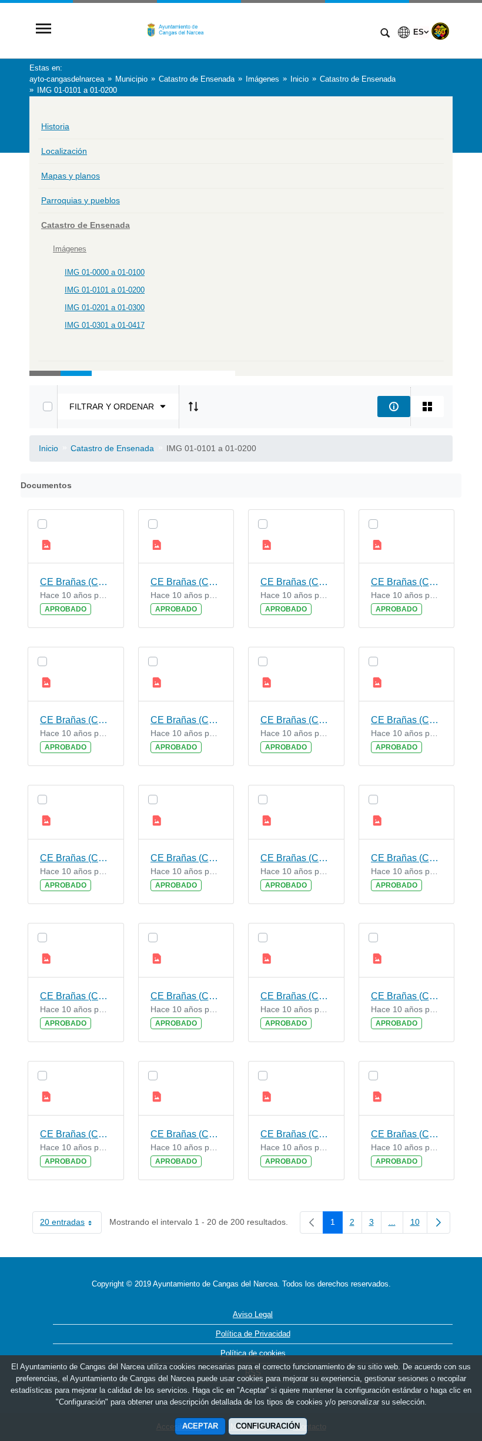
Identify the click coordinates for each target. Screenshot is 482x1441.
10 (418, 1224)
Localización (64, 151)
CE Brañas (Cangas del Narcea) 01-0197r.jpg (296, 720)
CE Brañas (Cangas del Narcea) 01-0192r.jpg (76, 1134)
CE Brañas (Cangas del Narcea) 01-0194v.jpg (407, 858)
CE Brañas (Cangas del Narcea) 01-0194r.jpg (76, 996)
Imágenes (69, 248)
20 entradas (71, 1224)
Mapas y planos (70, 175)
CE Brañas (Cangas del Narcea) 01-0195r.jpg (296, 858)
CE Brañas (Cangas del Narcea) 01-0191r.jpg (296, 1134)
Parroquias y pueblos (80, 200)
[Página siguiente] (438, 1222)
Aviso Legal (253, 1314)
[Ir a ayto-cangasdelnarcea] (214, 30)
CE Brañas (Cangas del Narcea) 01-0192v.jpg (407, 996)
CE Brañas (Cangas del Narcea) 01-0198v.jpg (407, 582)
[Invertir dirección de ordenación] (193, 406)
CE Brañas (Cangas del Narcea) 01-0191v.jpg (186, 1134)
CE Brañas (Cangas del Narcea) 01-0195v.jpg (186, 858)
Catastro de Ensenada (85, 225)
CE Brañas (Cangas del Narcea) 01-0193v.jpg (186, 996)
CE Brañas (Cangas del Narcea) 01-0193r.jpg (296, 996)
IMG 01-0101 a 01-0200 (105, 289)
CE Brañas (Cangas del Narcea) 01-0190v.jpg (407, 1134)
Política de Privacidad (253, 1333)
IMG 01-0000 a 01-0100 (105, 272)
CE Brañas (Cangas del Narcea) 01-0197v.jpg (186, 720)
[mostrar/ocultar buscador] (385, 34)
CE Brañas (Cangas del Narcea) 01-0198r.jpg (76, 720)
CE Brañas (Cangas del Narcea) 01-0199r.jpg (296, 582)
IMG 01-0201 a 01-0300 (105, 307)
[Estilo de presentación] (427, 406)
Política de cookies (253, 1353)
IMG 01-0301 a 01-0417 (105, 325)
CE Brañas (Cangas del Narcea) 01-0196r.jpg (76, 858)
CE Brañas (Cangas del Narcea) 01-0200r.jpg (76, 582)
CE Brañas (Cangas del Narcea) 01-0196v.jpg (407, 720)
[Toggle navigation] (43, 30)
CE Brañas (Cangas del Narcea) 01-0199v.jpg (186, 582)
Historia (55, 126)
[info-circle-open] (393, 406)
